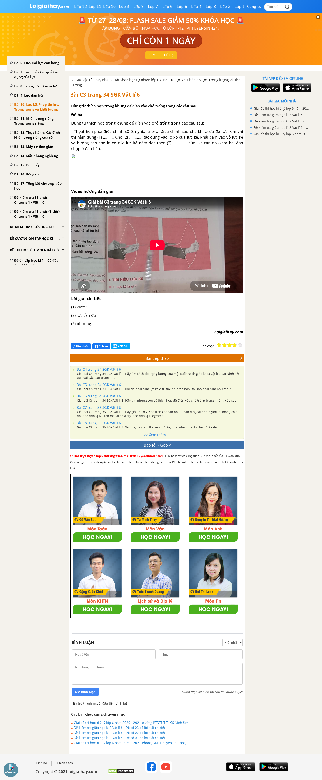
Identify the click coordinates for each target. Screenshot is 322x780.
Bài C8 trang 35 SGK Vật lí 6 (98, 422)
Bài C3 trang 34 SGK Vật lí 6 (105, 94)
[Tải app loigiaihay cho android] (265, 87)
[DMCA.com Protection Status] (121, 773)
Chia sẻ (103, 346)
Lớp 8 (138, 6)
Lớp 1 (240, 6)
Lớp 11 (95, 6)
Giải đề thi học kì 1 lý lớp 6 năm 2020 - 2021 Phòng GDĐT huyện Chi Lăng (130, 743)
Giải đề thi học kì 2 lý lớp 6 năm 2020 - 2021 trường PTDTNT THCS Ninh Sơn (131, 722)
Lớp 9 (124, 6)
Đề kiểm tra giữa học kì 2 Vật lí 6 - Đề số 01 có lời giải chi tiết (119, 737)
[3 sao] (229, 345)
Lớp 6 (167, 6)
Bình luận (82, 346)
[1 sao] (219, 345)
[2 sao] (224, 345)
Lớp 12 (80, 6)
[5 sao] (240, 345)
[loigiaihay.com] (49, 8)
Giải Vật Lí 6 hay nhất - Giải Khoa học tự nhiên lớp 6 (117, 79)
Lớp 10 (109, 6)
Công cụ (254, 6)
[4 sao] (234, 345)
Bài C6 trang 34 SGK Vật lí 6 (98, 396)
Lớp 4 (196, 6)
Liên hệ (41, 763)
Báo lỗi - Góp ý (157, 445)
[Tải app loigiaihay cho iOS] (296, 87)
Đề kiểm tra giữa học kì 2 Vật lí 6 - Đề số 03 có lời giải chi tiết (119, 727)
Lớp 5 (182, 6)
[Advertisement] (282, 207)
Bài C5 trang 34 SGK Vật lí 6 (98, 384)
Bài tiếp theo (157, 358)
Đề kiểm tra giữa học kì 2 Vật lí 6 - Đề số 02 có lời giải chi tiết (119, 732)
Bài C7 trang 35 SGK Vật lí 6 (98, 407)
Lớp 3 (211, 6)
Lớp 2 (225, 6)
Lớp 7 (153, 6)
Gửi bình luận (85, 692)
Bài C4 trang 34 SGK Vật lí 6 (98, 369)
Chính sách (65, 763)
